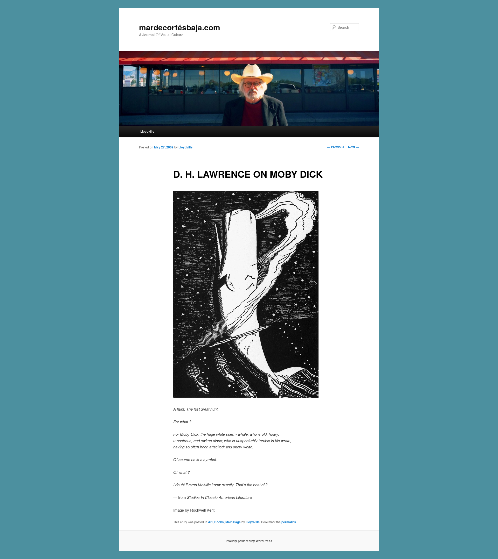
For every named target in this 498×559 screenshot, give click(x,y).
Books (219, 522)
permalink (288, 522)
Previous (335, 147)
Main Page (233, 522)
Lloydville (147, 131)
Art (210, 522)
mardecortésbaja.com (179, 27)
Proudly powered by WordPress (249, 541)
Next (353, 147)
